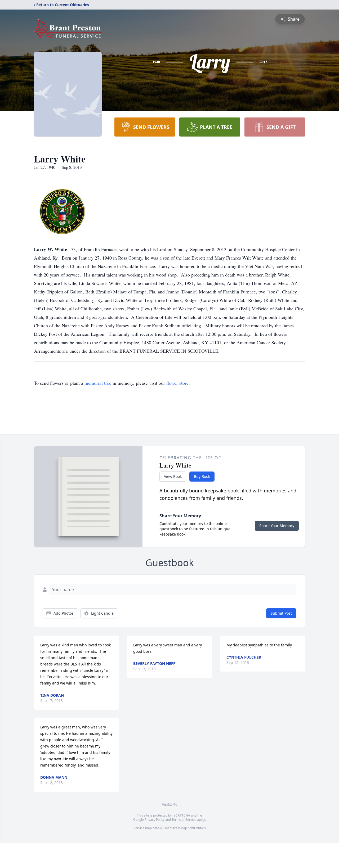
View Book (173, 476)
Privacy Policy (154, 819)
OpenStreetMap (175, 828)
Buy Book (202, 476)
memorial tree (97, 383)
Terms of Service (184, 819)
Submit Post (281, 613)
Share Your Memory (276, 525)
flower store (177, 383)
